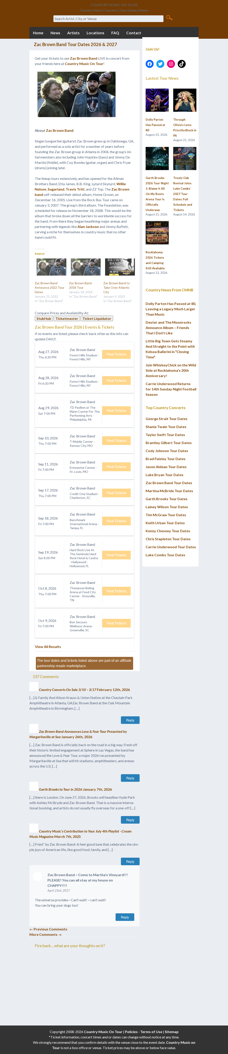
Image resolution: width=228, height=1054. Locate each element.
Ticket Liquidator (96, 318)
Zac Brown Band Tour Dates (169, 483)
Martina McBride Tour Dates (169, 491)
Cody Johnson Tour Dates (167, 451)
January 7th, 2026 (97, 789)
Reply (130, 720)
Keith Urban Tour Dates (165, 523)
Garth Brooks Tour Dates (166, 499)
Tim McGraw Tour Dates (166, 515)
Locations (95, 32)
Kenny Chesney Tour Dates (168, 531)
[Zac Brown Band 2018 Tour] (84, 267)
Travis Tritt (75, 189)
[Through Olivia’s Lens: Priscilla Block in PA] (184, 100)
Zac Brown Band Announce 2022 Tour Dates (49, 287)
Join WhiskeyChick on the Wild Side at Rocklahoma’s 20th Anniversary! (171, 370)
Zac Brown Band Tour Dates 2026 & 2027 (75, 44)
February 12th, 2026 (113, 689)
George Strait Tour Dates (166, 418)
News (55, 32)
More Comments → (45, 934)
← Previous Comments (48, 929)
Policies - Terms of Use (143, 1032)
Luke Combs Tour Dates (165, 555)
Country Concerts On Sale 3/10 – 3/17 (67, 689)
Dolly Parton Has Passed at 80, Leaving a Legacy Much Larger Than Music (171, 308)
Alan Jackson (88, 226)
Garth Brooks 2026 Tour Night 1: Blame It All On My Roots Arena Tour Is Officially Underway (157, 194)
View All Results (48, 646)
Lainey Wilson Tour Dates (167, 507)
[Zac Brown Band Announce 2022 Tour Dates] (50, 267)
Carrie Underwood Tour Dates (171, 547)
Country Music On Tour (84, 63)
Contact (133, 32)
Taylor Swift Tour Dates (165, 435)
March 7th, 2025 (67, 836)
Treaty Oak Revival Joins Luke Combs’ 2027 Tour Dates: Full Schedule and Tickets (182, 194)
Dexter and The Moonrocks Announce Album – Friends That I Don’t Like (168, 327)
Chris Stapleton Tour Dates (168, 539)
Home (38, 32)
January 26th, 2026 (76, 737)
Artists (73, 32)
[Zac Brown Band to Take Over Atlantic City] (118, 267)
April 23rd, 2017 (58, 890)
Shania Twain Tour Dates (166, 426)
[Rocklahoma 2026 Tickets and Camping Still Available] (157, 233)
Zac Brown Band (83, 58)
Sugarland (56, 189)
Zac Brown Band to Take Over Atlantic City (116, 287)
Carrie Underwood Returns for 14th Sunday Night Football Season (171, 389)
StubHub (44, 318)
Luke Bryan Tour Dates (164, 475)
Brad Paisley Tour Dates (165, 459)
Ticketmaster (66, 318)
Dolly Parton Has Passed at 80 (155, 125)
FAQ (115, 32)
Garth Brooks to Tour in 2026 (60, 789)
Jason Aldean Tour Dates (166, 467)
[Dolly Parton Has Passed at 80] (157, 100)
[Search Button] (169, 17)
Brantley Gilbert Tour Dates (169, 443)
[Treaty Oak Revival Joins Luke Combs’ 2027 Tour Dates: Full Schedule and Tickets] (184, 159)
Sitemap (172, 1032)
